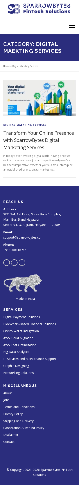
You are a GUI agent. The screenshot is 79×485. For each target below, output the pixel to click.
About (7, 393)
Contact (8, 442)
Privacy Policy (13, 414)
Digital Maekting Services (25, 124)
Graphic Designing (16, 366)
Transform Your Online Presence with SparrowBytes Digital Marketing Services (38, 139)
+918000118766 (14, 250)
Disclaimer (10, 435)
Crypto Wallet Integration (21, 331)
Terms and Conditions (19, 407)
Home (6, 66)
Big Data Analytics (16, 352)
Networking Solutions (18, 373)
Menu (71, 26)
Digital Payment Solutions (21, 317)
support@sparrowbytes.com (23, 237)
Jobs (6, 400)
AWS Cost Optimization (19, 345)
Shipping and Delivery (18, 421)
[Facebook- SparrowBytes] (6, 262)
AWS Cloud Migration (18, 338)
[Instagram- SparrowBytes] (14, 262)
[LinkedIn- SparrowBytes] (22, 262)
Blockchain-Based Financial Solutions (29, 324)
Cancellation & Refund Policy (23, 428)
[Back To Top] (39, 459)
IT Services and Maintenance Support (29, 359)
